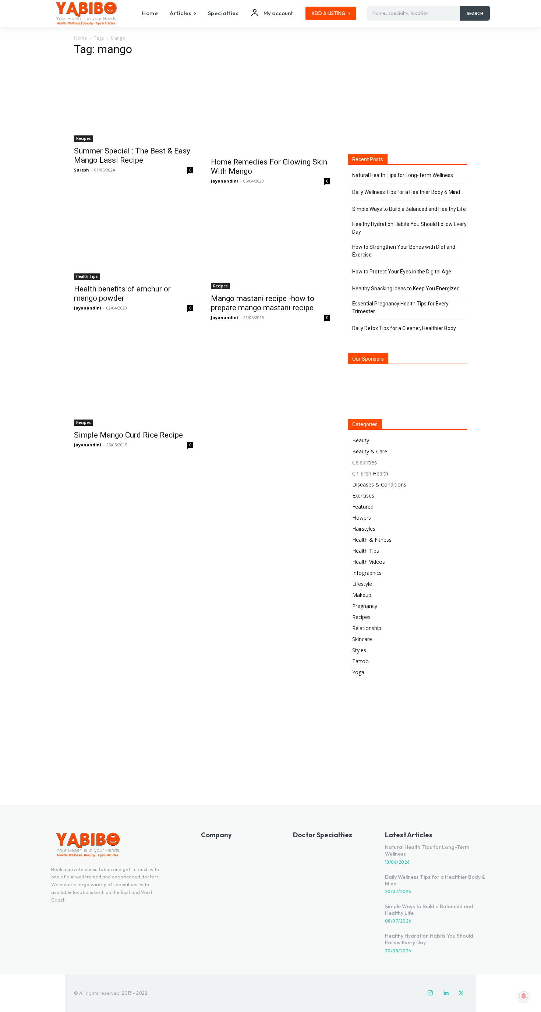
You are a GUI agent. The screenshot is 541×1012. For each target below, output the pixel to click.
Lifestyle (362, 583)
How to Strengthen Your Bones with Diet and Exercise (403, 251)
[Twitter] (461, 993)
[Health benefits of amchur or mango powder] (133, 240)
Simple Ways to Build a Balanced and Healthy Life (409, 209)
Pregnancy (364, 605)
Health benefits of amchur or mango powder (122, 293)
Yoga (358, 672)
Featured (363, 506)
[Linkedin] (446, 993)
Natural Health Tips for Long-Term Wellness (402, 175)
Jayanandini (224, 181)
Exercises (363, 495)
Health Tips (87, 276)
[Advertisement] (407, 92)
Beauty (360, 440)
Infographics (367, 572)
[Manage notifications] (524, 996)
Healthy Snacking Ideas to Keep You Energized (406, 288)
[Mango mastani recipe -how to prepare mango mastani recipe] (270, 244)
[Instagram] (430, 993)
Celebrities (364, 462)
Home (80, 38)
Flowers (361, 517)
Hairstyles (363, 528)
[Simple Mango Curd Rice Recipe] (133, 381)
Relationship (366, 627)
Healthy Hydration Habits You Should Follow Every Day (409, 228)
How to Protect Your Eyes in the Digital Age (401, 272)
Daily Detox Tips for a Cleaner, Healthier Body (404, 328)
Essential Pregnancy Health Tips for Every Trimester (400, 307)
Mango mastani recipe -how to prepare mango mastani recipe (262, 303)
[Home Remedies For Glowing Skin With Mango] (270, 108)
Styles (359, 650)
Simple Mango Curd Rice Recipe (128, 435)
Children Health (370, 473)
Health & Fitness (372, 539)
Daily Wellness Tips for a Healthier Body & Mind (406, 192)
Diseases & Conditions (379, 484)
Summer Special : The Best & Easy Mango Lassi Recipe (132, 155)
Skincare (362, 639)
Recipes (83, 138)
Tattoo (360, 661)
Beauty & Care (369, 451)
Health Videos (368, 561)
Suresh (81, 170)
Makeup (361, 594)
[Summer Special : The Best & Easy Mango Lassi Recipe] (133, 102)
